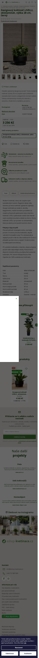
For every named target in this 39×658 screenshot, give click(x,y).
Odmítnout (10, 653)
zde (25, 643)
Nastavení (19, 648)
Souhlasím (28, 653)
